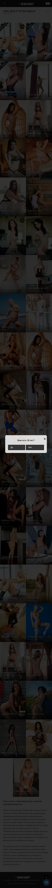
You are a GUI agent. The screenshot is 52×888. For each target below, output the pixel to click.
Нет (30, 447)
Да (11, 447)
